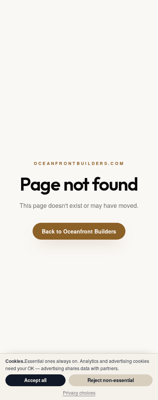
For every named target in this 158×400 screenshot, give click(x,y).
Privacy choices (79, 392)
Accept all (35, 380)
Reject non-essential (110, 380)
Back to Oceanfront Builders (79, 231)
